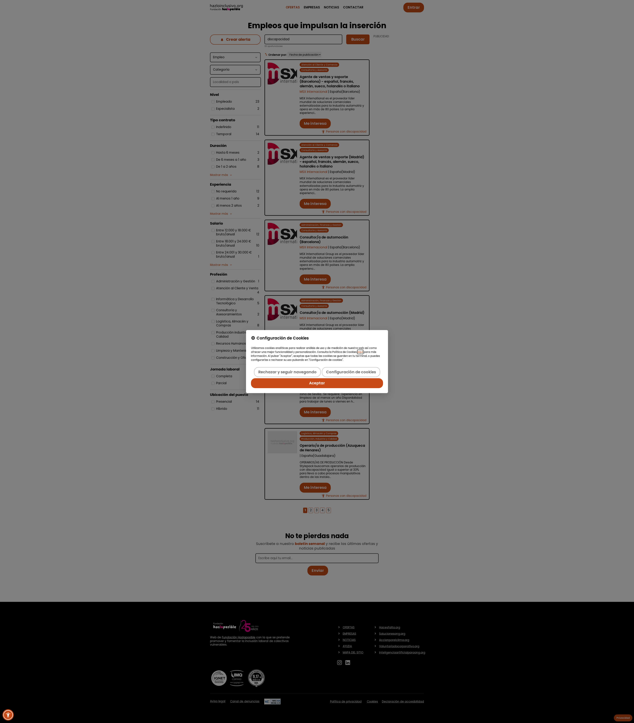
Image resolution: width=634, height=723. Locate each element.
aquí (360, 352)
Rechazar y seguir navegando (287, 372)
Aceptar (317, 383)
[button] (8, 715)
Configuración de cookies (351, 372)
